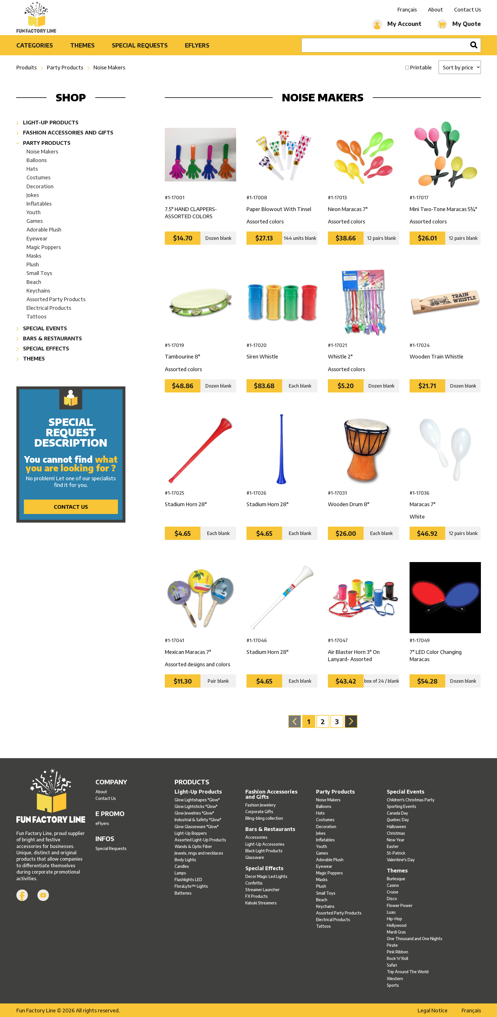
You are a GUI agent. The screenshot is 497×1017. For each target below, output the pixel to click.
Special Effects (45, 348)
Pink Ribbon (397, 951)
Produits (26, 67)
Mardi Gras (396, 931)
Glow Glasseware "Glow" (197, 826)
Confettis (254, 883)
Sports (393, 985)
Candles (182, 866)
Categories (34, 45)
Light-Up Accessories (264, 844)
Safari (392, 965)
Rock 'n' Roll (397, 958)
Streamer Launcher (262, 889)
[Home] (36, 17)
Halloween (396, 826)
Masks (33, 255)
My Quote (466, 23)
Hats (32, 168)
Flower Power (399, 905)
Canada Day (397, 813)
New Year (395, 839)
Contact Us (467, 9)
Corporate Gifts (259, 811)
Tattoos (36, 316)
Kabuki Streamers (261, 902)
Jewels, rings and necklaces (199, 853)
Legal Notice (433, 1010)
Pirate (392, 945)
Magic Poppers (43, 247)
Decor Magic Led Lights (266, 876)
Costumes (38, 177)
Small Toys (39, 273)
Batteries (183, 893)
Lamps (180, 872)
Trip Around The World (408, 971)
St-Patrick (396, 853)
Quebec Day (398, 819)
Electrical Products (48, 307)
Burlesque (396, 878)
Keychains (38, 290)
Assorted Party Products (55, 299)
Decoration (39, 186)
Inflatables (38, 203)
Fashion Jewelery (260, 804)
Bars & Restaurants (52, 338)
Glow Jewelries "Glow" (194, 813)
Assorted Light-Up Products (200, 839)
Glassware (254, 857)
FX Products (256, 896)
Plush (32, 264)
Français (407, 9)
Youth (33, 212)
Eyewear (36, 238)
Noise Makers (109, 67)
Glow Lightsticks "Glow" (196, 806)
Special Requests (140, 45)
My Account (403, 23)
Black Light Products (263, 850)
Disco (392, 898)
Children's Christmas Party (411, 799)
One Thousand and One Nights (414, 938)
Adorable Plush (43, 229)
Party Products (65, 67)
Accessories (256, 837)
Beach (33, 281)
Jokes (32, 194)
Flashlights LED (188, 879)
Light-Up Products (50, 122)
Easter (393, 846)
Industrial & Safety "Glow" (198, 819)
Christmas (396, 833)
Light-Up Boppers (191, 833)
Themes (82, 45)
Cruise (392, 891)
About (435, 9)
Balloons (36, 160)
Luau (391, 912)
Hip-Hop (394, 918)
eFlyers (197, 45)
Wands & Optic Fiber (193, 846)
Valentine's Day (401, 859)
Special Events (44, 328)
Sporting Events (401, 806)
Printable (421, 67)
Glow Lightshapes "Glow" (197, 799)
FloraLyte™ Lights (191, 886)
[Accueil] (50, 796)
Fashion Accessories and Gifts (67, 132)
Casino (393, 885)
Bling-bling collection (264, 818)
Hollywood (396, 925)
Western (395, 978)
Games (34, 220)
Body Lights (185, 859)
